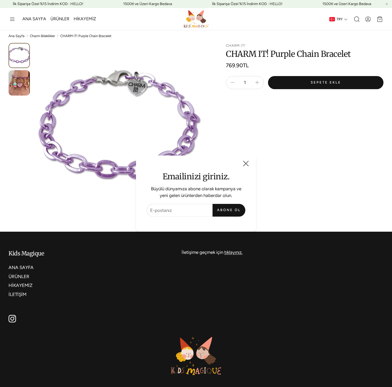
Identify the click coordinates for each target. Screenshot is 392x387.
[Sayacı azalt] (232, 82)
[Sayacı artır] (257, 82)
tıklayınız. (233, 252)
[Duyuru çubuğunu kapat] (387, 4)
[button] (12, 19)
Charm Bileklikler (42, 36)
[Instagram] (12, 318)
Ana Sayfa (17, 36)
